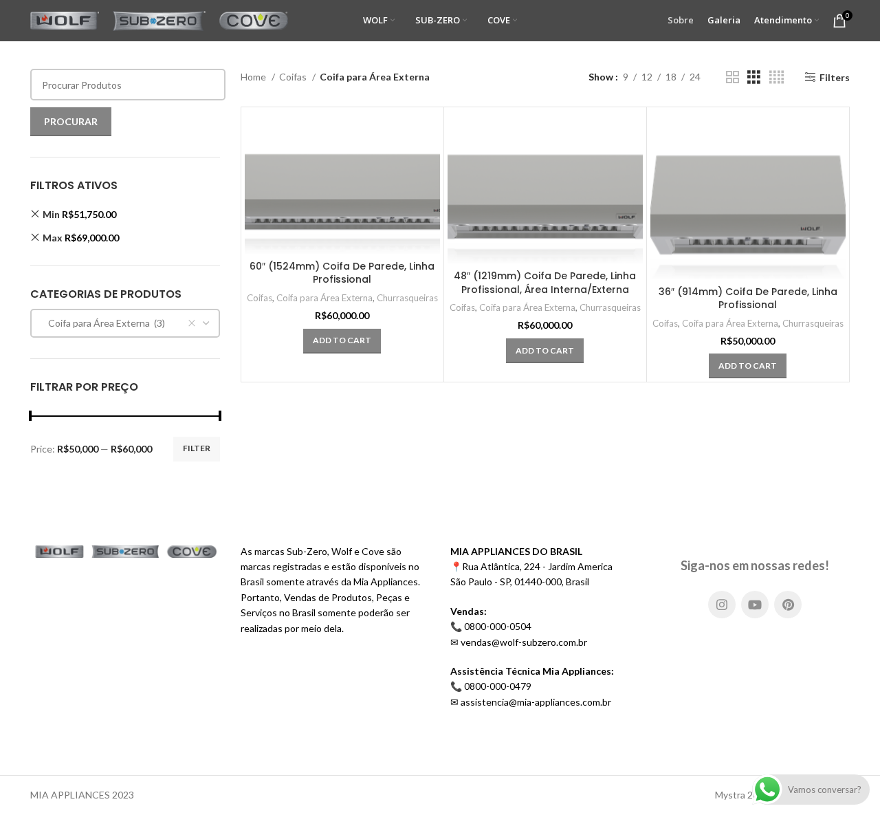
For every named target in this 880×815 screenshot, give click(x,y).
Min (79, 214)
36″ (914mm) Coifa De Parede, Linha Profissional (748, 298)
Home (254, 77)
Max (81, 237)
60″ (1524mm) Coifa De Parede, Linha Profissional (342, 273)
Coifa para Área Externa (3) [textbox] (103, 323)
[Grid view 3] (753, 77)
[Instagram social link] (722, 604)
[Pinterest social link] (788, 604)
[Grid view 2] (732, 77)
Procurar (71, 121)
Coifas (294, 77)
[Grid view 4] (776, 77)
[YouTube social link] (755, 604)
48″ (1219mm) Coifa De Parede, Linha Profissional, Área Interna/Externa (545, 282)
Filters (835, 77)
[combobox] (125, 323)
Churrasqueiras (407, 297)
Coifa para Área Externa (324, 297)
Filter (196, 448)
